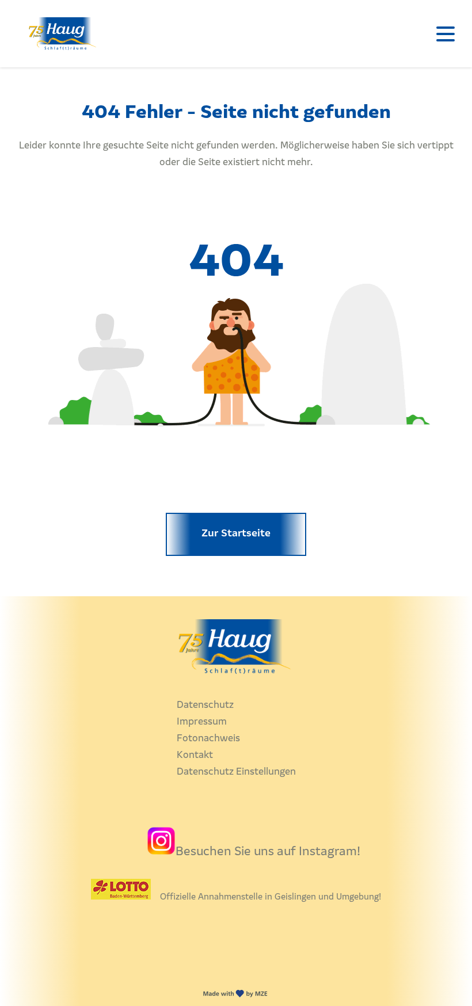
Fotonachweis (208, 739)
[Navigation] (445, 33)
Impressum (202, 722)
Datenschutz (205, 705)
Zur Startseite (236, 534)
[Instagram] (161, 852)
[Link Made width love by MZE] (236, 998)
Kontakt (195, 755)
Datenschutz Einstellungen (236, 772)
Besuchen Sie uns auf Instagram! (268, 852)
